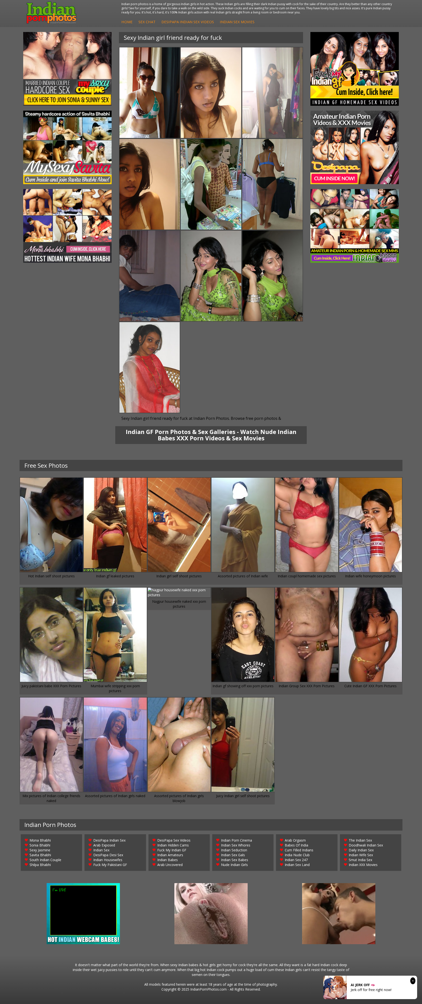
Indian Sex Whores (235, 845)
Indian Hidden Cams (173, 845)
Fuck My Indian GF (171, 850)
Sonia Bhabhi (40, 845)
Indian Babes (167, 859)
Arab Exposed (104, 845)
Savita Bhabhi (40, 855)
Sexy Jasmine (40, 850)
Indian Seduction (234, 850)
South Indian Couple (45, 859)
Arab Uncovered (170, 864)
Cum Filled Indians (299, 850)
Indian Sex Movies (237, 21)
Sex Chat (147, 21)
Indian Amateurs (170, 855)
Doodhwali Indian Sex (366, 845)
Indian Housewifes (107, 859)
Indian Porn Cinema (236, 840)
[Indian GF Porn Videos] (354, 69)
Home (127, 21)
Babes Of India (296, 845)
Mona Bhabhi (40, 840)
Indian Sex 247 (296, 859)
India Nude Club (297, 855)
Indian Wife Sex (361, 855)
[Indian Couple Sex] (67, 69)
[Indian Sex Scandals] (354, 226)
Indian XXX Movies (363, 864)
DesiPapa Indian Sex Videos (187, 21)
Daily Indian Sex (361, 850)
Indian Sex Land (297, 864)
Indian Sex (101, 850)
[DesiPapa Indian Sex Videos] (354, 147)
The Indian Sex (360, 840)
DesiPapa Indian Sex (109, 840)
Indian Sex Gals (233, 855)
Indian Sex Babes (234, 859)
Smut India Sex (360, 859)
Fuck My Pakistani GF (110, 864)
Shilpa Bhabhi (40, 864)
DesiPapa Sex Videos (173, 840)
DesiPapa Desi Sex (108, 855)
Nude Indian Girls (234, 864)
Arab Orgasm (295, 840)
